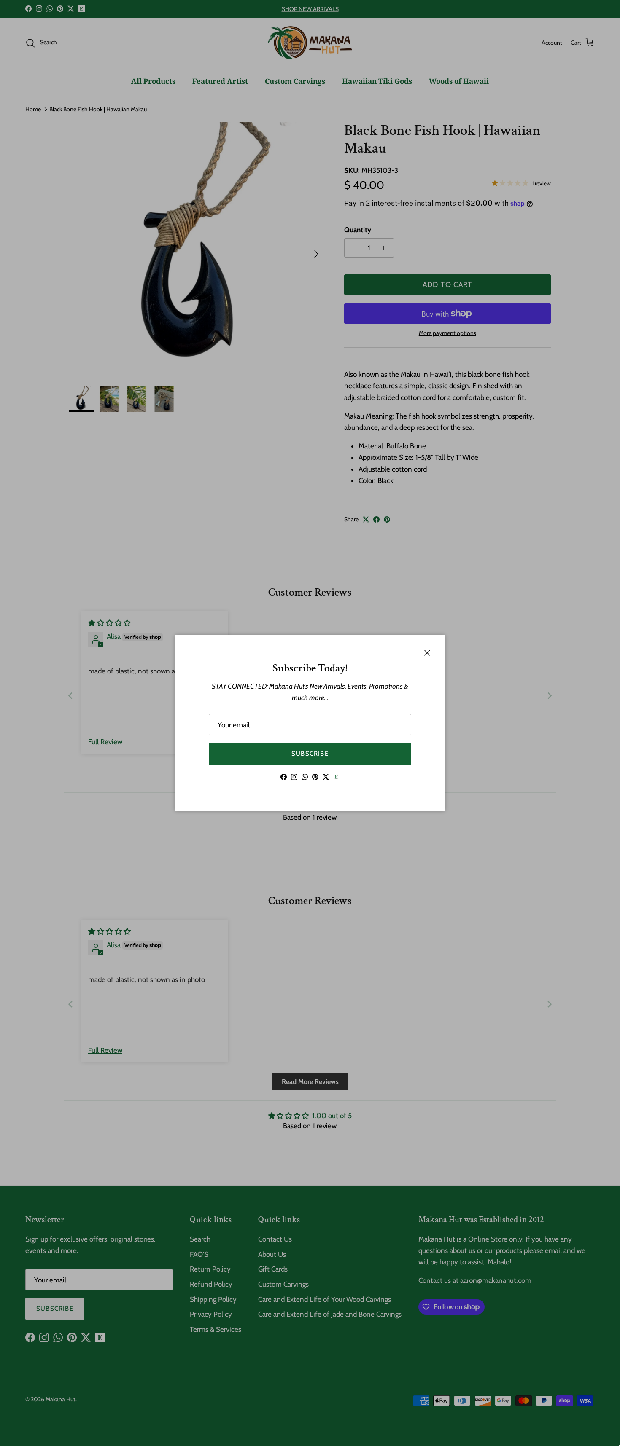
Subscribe (310, 753)
